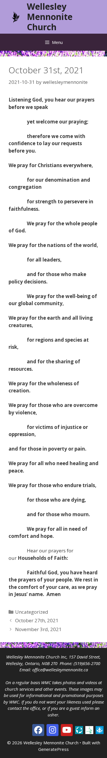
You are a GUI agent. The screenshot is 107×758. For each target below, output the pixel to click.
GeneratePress (53, 749)
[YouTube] (67, 730)
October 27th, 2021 (36, 620)
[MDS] (99, 729)
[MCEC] (89, 729)
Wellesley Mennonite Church (49, 17)
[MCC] (79, 729)
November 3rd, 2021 (38, 629)
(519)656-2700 (87, 663)
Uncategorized (31, 612)
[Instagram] (52, 730)
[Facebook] (38, 730)
